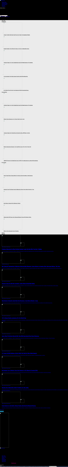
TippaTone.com (13, 463)
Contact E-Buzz (4, 457)
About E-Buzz (3, 20)
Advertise (3, 5)
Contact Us (3, 6)
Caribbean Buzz (4, 2)
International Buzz (5, 3)
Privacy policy (54, 466)
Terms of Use (4, 461)
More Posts (2, 409)
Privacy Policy (4, 460)
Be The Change (4, 4)
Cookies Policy (4, 459)
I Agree (51, 466)
